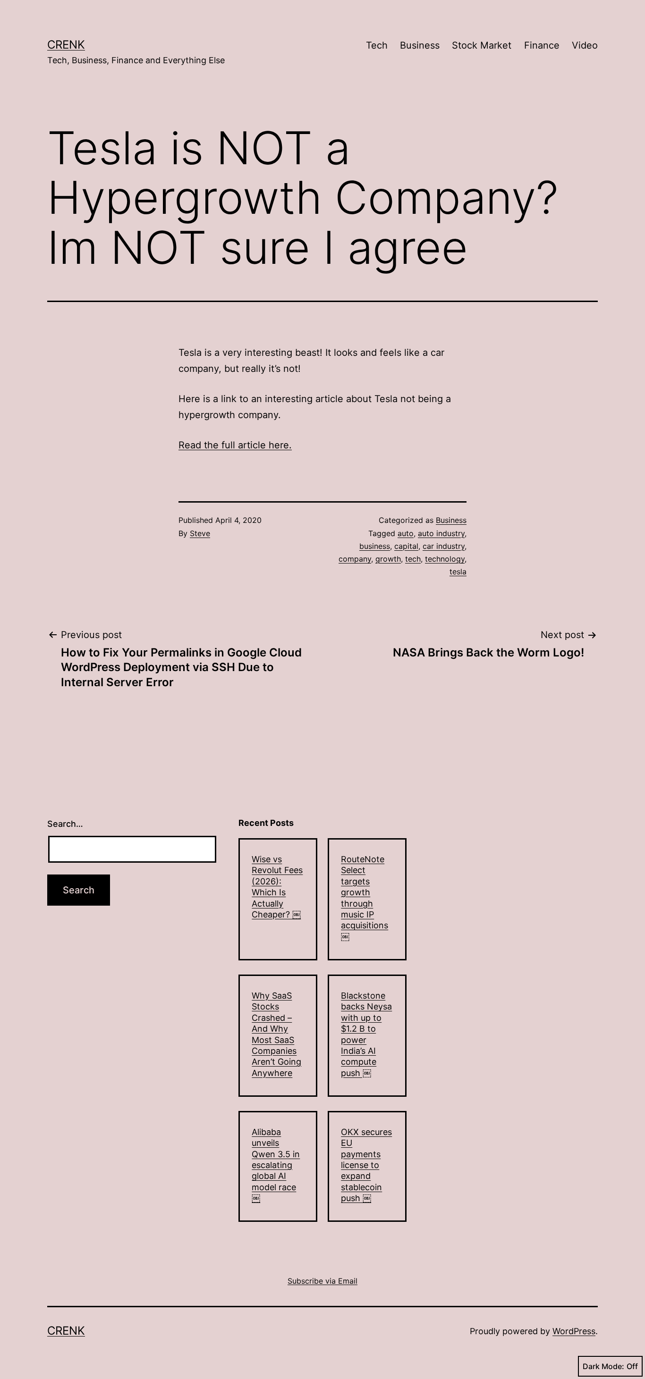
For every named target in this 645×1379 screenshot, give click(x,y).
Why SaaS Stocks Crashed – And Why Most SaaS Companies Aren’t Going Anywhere (276, 1034)
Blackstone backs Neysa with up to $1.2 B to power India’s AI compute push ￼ (366, 1034)
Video (585, 45)
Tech (377, 45)
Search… (65, 824)
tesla (458, 571)
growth (388, 558)
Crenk (66, 44)
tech (413, 558)
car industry (444, 546)
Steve (200, 533)
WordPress (573, 1331)
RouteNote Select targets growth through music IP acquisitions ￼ (364, 898)
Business (420, 45)
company (355, 558)
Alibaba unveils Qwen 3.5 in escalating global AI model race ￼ (276, 1165)
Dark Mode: (603, 1366)
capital (406, 546)
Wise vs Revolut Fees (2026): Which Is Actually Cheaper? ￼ (277, 886)
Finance (542, 45)
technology (445, 558)
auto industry (441, 533)
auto (406, 533)
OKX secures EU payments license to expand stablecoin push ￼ (366, 1165)
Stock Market (481, 45)
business (374, 546)
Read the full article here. (235, 445)
